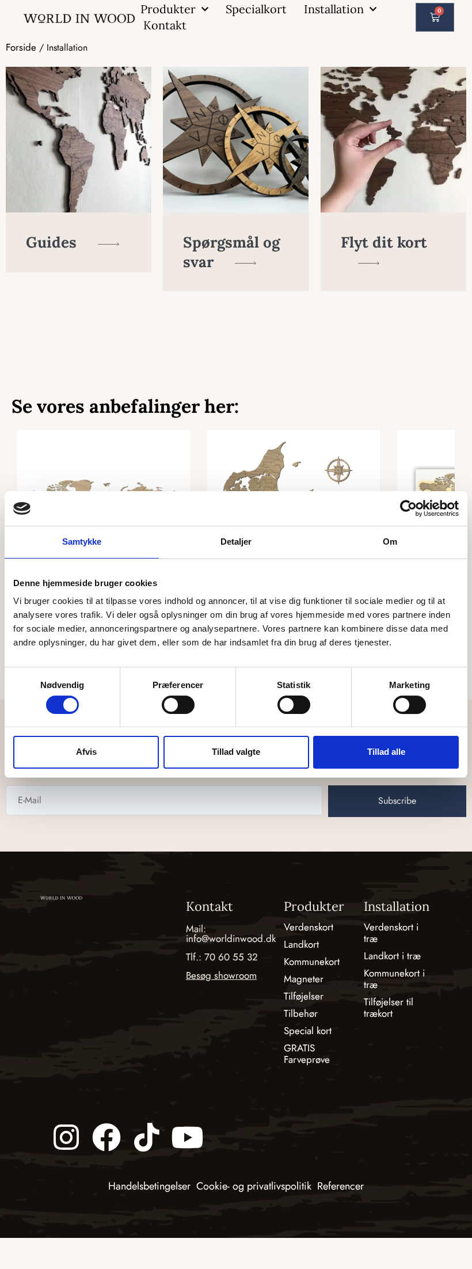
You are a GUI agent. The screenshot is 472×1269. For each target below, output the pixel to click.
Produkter (168, 9)
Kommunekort (312, 961)
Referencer (340, 1186)
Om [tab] (390, 541)
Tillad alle (386, 752)
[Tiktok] (147, 1137)
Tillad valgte (236, 752)
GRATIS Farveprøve (307, 1053)
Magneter (303, 979)
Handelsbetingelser (149, 1186)
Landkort (301, 944)
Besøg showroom (221, 975)
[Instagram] (66, 1137)
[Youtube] (187, 1137)
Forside (21, 47)
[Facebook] (106, 1137)
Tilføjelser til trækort (388, 1007)
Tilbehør (301, 1013)
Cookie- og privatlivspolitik (253, 1186)
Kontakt (164, 25)
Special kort (308, 1030)
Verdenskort (308, 927)
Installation (334, 9)
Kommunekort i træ (394, 978)
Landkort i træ (392, 956)
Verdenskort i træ (391, 932)
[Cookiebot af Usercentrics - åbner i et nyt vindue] (408, 508)
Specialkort (256, 9)
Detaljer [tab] (236, 541)
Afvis (86, 752)
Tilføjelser (303, 996)
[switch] (178, 705)
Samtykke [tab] (82, 541)
